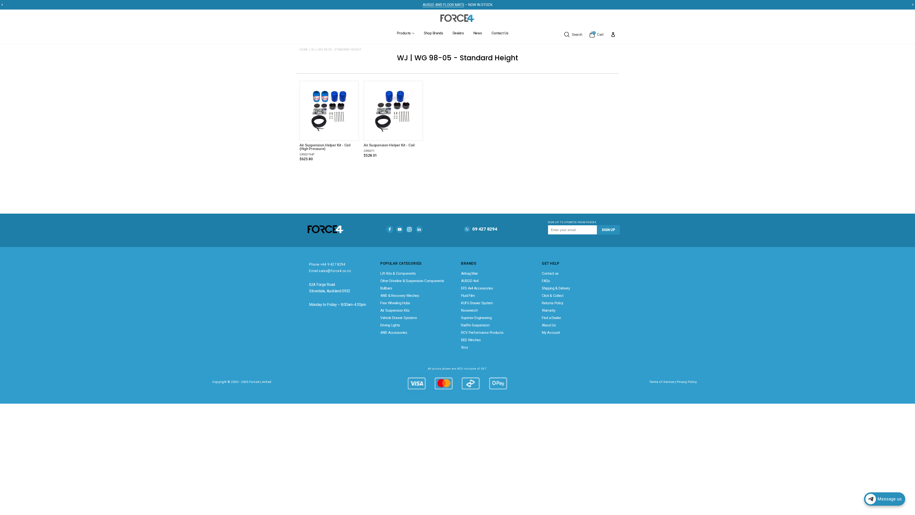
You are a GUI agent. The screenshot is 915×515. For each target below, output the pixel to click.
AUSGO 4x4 (469, 281)
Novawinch (469, 310)
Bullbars (386, 288)
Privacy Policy (687, 382)
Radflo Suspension (475, 325)
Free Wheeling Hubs (395, 303)
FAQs (546, 281)
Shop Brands (433, 33)
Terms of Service (661, 382)
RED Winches (471, 340)
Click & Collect (553, 296)
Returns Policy (552, 303)
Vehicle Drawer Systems (398, 318)
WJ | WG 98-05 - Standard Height (336, 49)
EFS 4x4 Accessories (477, 288)
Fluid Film (468, 296)
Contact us (550, 273)
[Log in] (613, 34)
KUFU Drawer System (477, 303)
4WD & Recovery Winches (399, 296)
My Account (551, 332)
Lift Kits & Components (398, 273)
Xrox (464, 347)
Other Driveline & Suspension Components (412, 281)
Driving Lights (390, 325)
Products (404, 33)
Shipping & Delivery (556, 288)
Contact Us (500, 33)
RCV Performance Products (482, 332)
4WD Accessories (393, 332)
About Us (549, 325)
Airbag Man (469, 273)
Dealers (458, 33)
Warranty (548, 310)
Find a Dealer (551, 318)
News (477, 33)
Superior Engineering (476, 318)
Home (304, 49)
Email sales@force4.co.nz (330, 271)
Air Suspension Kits (395, 310)
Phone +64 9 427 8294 (327, 264)
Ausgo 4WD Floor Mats (443, 5)
